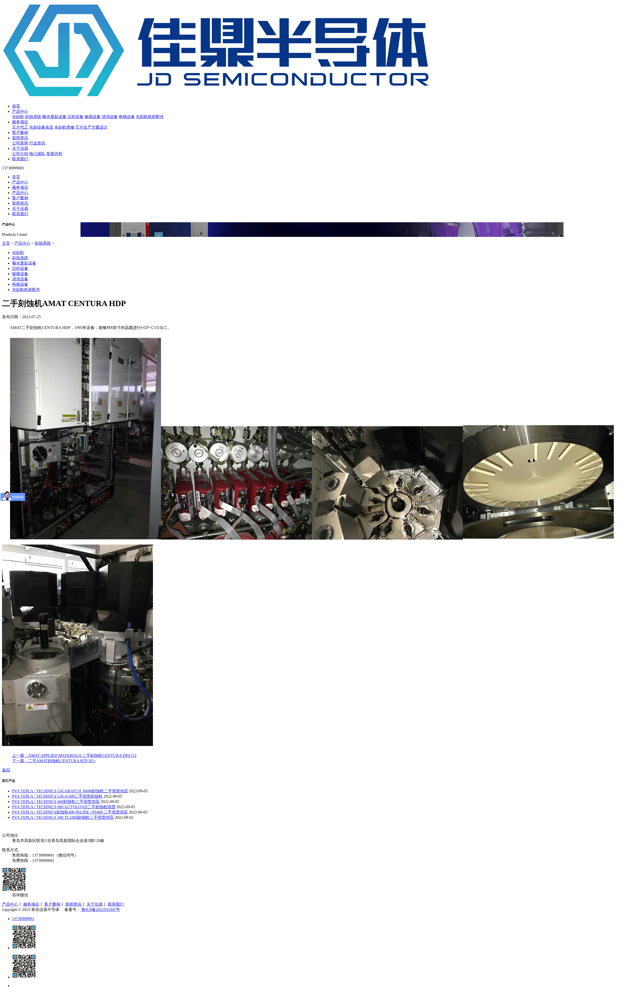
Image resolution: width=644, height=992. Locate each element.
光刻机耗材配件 (150, 117)
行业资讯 (37, 143)
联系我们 (20, 159)
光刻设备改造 (41, 127)
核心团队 (37, 154)
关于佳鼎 (20, 148)
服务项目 (20, 122)
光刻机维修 (64, 127)
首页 (16, 106)
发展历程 (54, 154)
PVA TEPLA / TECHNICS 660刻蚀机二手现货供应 (56, 801)
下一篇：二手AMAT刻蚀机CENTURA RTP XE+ (54, 761)
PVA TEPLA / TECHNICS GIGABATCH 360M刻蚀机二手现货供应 (70, 791)
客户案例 (20, 132)
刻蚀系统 (33, 117)
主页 (6, 243)
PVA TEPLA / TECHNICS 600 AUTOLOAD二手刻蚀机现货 (63, 807)
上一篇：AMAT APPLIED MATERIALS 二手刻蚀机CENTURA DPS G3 (74, 755)
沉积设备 (75, 117)
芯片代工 (20, 127)
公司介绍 (20, 154)
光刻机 (18, 117)
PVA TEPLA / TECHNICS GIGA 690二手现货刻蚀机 (57, 796)
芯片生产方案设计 (91, 127)
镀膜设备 (93, 117)
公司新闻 (20, 143)
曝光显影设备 (54, 117)
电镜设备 (127, 117)
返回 (6, 770)
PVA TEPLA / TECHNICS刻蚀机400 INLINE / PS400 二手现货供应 (70, 812)
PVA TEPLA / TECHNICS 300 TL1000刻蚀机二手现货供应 (63, 817)
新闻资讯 (20, 138)
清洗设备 (110, 117)
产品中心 (20, 111)
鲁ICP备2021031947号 (100, 909)
